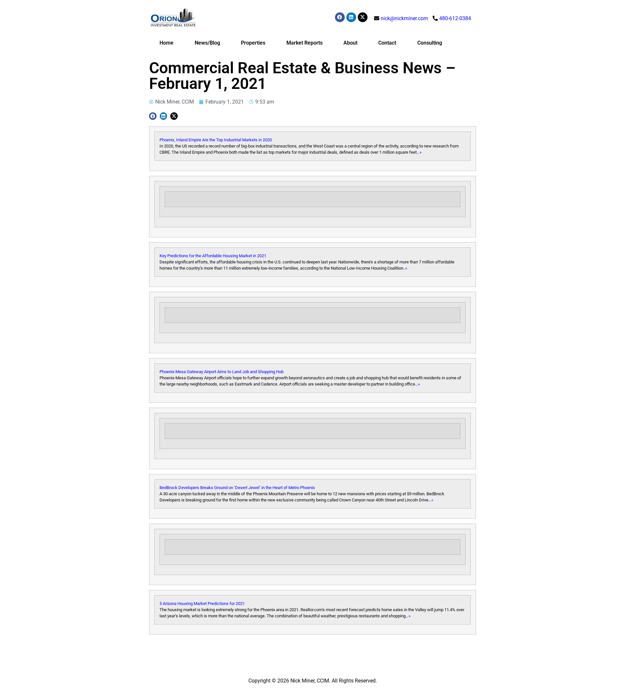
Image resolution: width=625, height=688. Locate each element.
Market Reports (304, 43)
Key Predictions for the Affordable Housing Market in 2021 (213, 255)
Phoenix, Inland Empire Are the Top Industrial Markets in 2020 (216, 139)
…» (419, 152)
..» (405, 268)
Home (167, 43)
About (350, 43)
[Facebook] (340, 17)
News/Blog (207, 43)
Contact (387, 43)
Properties (253, 43)
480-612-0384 (455, 18)
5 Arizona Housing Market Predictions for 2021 (202, 603)
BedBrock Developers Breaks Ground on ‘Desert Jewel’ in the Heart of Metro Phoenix (237, 487)
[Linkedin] (351, 17)
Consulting (429, 43)
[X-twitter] (363, 17)
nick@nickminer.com (404, 18)
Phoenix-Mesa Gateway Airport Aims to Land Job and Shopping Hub (222, 371)
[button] (153, 116)
